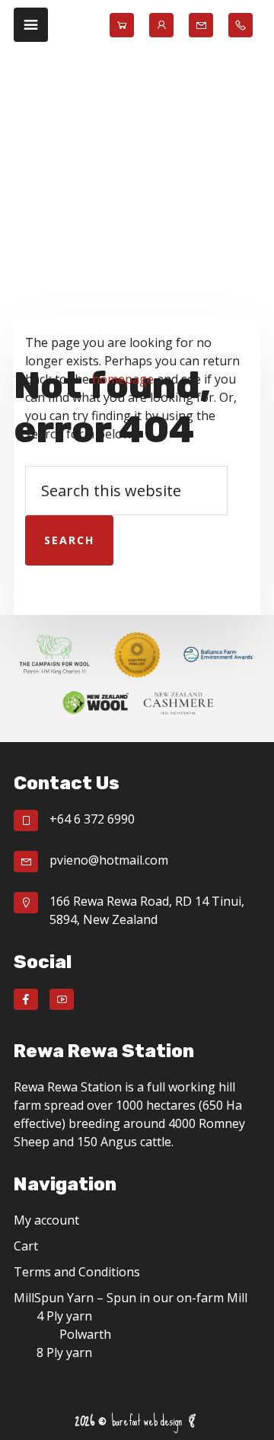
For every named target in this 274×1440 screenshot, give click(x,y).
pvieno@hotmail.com (108, 860)
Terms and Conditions (77, 1271)
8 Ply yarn (64, 1352)
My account (46, 1220)
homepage (123, 379)
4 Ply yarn (64, 1316)
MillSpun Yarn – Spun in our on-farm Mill (130, 1297)
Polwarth (85, 1334)
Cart (26, 1246)
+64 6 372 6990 (92, 819)
